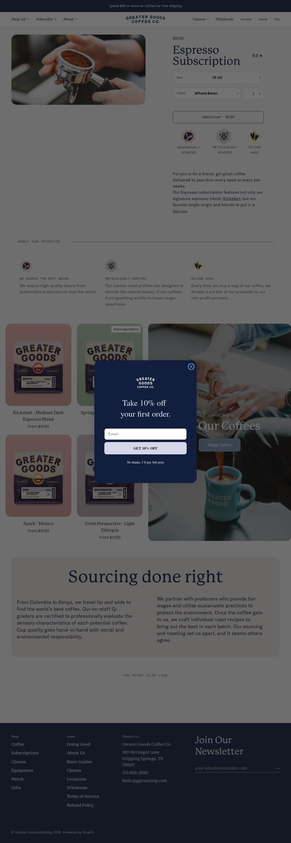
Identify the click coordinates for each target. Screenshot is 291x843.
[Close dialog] (191, 366)
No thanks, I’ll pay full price (145, 462)
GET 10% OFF (145, 448)
